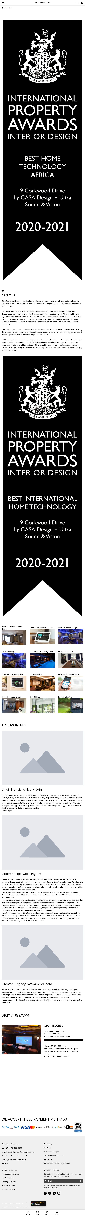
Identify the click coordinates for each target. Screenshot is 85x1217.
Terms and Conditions (51, 1187)
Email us (5, 1164)
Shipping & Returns (9, 1182)
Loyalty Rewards (8, 1178)
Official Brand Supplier (52, 1152)
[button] (82, 3)
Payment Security (8, 1189)
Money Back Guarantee (10, 1174)
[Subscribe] (80, 1181)
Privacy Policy (73, 1186)
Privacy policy (48, 1159)
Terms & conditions (9, 1186)
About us (47, 1148)
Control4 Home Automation (54, 1155)
